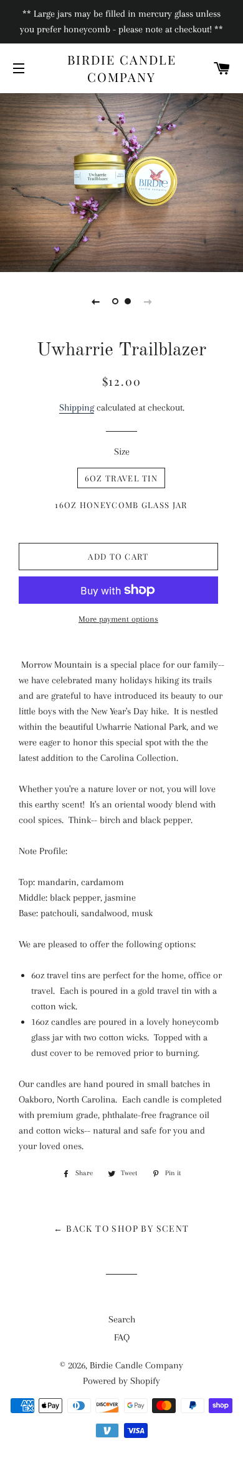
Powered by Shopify (121, 1380)
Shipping (76, 407)
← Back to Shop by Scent (121, 1228)
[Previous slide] (95, 301)
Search (121, 1319)
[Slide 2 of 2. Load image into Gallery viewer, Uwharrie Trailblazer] (128, 301)
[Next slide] (147, 301)
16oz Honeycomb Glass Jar (121, 504)
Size (122, 451)
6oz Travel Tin (121, 478)
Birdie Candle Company (121, 68)
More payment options (118, 619)
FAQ (122, 1337)
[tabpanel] (121, 181)
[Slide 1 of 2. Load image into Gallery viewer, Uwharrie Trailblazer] (115, 301)
